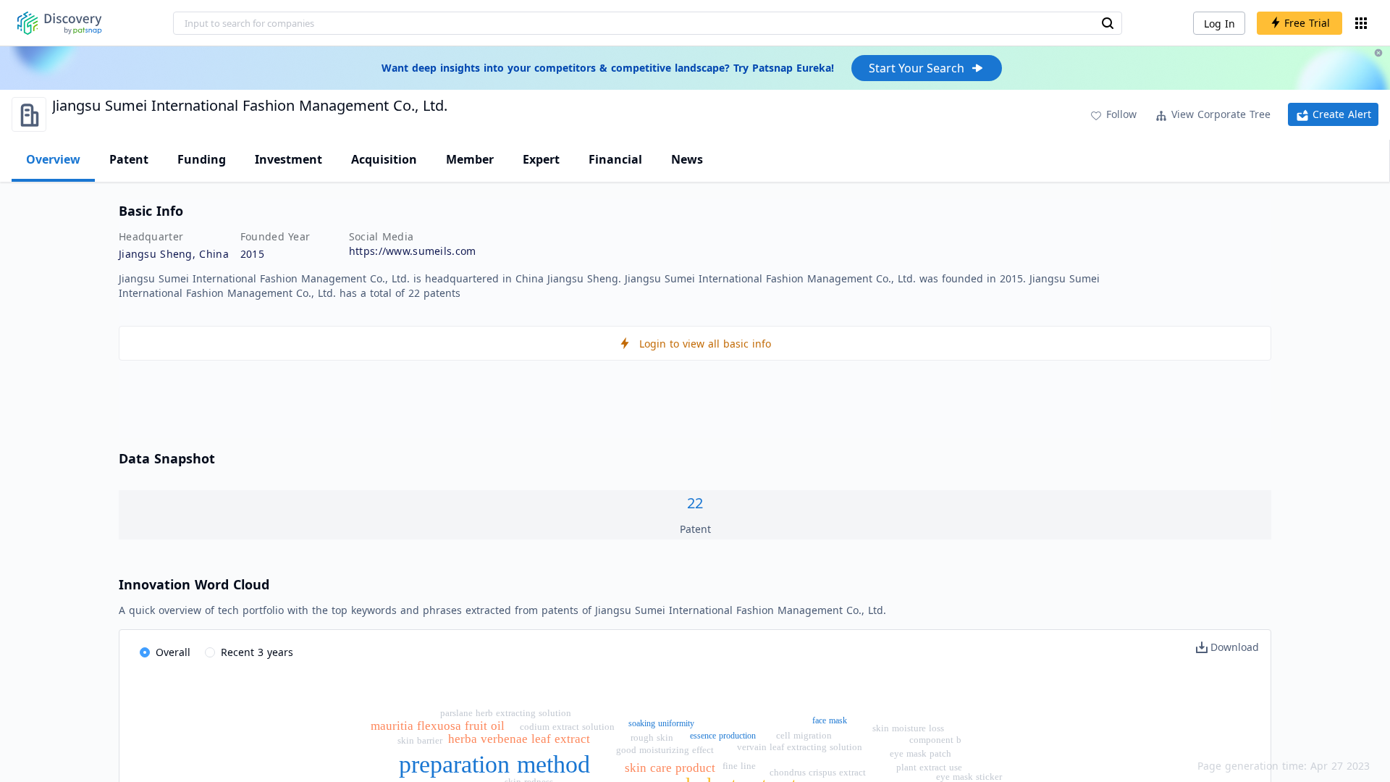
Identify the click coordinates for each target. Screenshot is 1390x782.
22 (695, 503)
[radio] (165, 653)
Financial (615, 159)
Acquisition (384, 159)
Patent (128, 159)
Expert (541, 159)
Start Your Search (916, 68)
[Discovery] (59, 23)
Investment (288, 159)
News (687, 159)
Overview (53, 159)
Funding (201, 159)
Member (470, 159)
